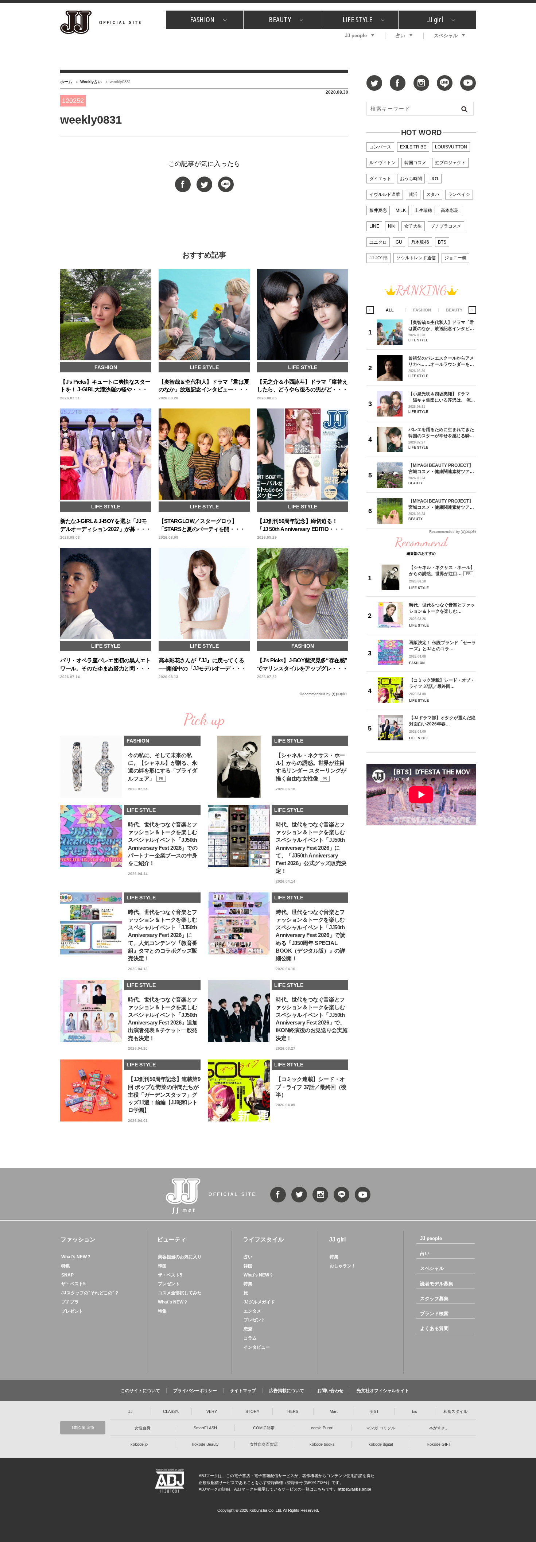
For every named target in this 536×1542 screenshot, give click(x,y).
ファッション (78, 1239)
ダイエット (380, 178)
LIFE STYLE (357, 19)
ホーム (66, 82)
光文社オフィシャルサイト (383, 1390)
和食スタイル (455, 1411)
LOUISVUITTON (451, 147)
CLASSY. (171, 1411)
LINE (374, 226)
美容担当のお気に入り (180, 1256)
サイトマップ (243, 1390)
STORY (252, 1411)
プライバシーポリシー (195, 1390)
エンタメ (252, 1311)
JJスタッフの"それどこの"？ (90, 1292)
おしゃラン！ (343, 1265)
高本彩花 (449, 210)
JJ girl (435, 19)
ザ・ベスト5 (73, 1283)
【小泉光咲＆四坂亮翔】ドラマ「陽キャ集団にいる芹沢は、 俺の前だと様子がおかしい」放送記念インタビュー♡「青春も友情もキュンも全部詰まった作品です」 (441, 397)
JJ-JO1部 (378, 257)
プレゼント (72, 1311)
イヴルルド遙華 (384, 194)
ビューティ (171, 1239)
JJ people (356, 35)
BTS (442, 242)
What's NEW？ (76, 1256)
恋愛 (248, 1329)
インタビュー (257, 1347)
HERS (292, 1411)
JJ (130, 1411)
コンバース (380, 147)
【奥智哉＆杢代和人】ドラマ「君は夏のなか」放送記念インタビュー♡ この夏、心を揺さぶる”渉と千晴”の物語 (441, 325)
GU (399, 242)
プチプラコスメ (446, 226)
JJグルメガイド (259, 1302)
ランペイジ (459, 194)
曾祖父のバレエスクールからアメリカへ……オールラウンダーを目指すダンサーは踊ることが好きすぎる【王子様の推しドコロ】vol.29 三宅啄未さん (441, 361)
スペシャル (446, 35)
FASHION (202, 19)
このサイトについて (140, 1390)
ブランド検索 (434, 1313)
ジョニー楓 (455, 257)
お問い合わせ (330, 1390)
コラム (250, 1338)
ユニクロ (378, 242)
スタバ (432, 194)
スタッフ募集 (434, 1298)
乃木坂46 (420, 242)
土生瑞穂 (423, 210)
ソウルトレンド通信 (416, 257)
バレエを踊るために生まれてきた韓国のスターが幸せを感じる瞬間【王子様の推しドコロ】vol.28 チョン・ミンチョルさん (441, 432)
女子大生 (413, 226)
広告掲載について (286, 1390)
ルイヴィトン (382, 162)
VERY (211, 1411)
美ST (374, 1411)
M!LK (401, 210)
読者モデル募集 (436, 1283)
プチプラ (70, 1302)
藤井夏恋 (378, 210)
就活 (413, 194)
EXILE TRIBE (413, 147)
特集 (65, 1265)
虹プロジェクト (450, 162)
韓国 (162, 1265)
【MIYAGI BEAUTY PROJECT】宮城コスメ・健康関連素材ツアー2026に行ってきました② (441, 468)
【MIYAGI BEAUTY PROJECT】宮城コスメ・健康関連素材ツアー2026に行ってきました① (441, 504)
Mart (334, 1411)
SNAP (67, 1275)
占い (400, 35)
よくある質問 (434, 1328)
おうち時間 (411, 178)
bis (414, 1411)
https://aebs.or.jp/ (354, 1489)
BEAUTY (280, 19)
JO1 (435, 178)
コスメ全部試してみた (180, 1292)
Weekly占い (91, 82)
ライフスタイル (263, 1239)
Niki (392, 226)
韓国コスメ (415, 162)
